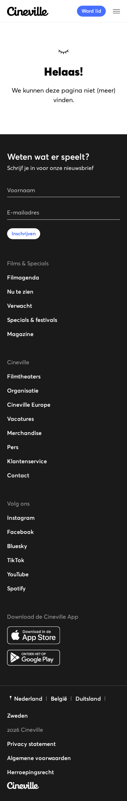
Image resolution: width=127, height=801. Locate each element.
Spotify (16, 588)
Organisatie (22, 390)
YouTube (18, 574)
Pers (12, 446)
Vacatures (20, 418)
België (59, 698)
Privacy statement (31, 743)
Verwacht (19, 305)
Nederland (28, 698)
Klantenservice (27, 461)
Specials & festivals (32, 319)
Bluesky (17, 545)
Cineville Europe (28, 404)
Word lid (91, 11)
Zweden (17, 715)
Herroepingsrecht (30, 772)
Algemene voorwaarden (39, 757)
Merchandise (24, 432)
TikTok (15, 560)
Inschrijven (24, 233)
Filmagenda (23, 277)
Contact (18, 475)
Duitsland (88, 698)
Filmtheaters (24, 376)
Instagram (21, 517)
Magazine (20, 333)
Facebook (20, 531)
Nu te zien (20, 291)
